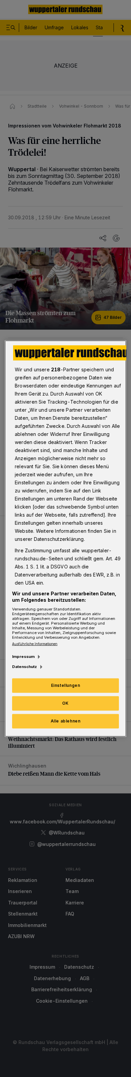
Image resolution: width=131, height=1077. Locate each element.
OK (65, 703)
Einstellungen (65, 685)
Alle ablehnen (66, 720)
